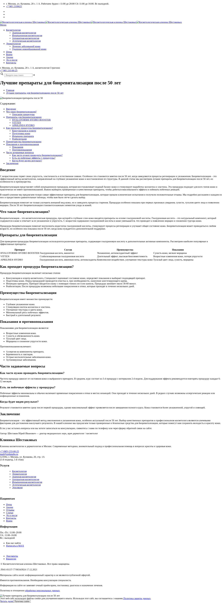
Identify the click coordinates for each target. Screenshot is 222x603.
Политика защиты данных (137, 598)
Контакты (11, 518)
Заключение (12, 163)
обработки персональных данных (42, 590)
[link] (34, 75)
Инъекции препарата (23, 136)
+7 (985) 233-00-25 (9, 451)
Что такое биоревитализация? (21, 111)
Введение (11, 109)
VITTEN (16, 122)
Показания (17, 147)
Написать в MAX (15, 545)
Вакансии (11, 558)
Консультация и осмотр (24, 130)
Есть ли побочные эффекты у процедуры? (33, 158)
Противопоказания (22, 149)
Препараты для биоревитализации (24, 117)
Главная (10, 90)
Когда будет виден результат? (27, 160)
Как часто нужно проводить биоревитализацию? (37, 155)
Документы (12, 556)
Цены (9, 504)
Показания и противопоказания (22, 144)
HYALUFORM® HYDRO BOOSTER (31, 120)
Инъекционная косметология (27, 482)
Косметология (19, 471)
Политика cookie (21, 601)
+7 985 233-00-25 (8, 70)
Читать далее (6, 601)
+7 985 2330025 (14, 6)
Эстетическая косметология (26, 485)
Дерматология (19, 474)
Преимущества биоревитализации (23, 141)
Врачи (9, 521)
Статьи (9, 512)
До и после (11, 515)
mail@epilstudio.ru (9, 454)
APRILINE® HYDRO (23, 125)
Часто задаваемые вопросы (20, 152)
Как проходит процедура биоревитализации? (29, 128)
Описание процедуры (23, 114)
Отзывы (10, 510)
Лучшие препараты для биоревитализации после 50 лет (34, 93)
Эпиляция (17, 487)
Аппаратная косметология (25, 479)
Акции (9, 507)
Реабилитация (19, 139)
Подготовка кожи (21, 133)
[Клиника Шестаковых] (91, 22)
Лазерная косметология (24, 476)
